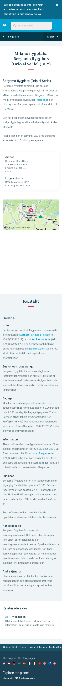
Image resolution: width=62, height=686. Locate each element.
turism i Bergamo (39, 453)
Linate (6, 104)
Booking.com (37, 349)
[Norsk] (44, 663)
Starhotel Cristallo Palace (34, 335)
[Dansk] (54, 663)
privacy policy (32, 14)
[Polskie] (39, 663)
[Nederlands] (9, 663)
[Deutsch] (14, 663)
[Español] (24, 663)
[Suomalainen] (49, 663)
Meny (51, 37)
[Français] (29, 663)
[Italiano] (34, 663)
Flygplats (13, 37)
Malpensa (42, 100)
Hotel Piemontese (39, 339)
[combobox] (31, 26)
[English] (4, 663)
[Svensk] (19, 663)
